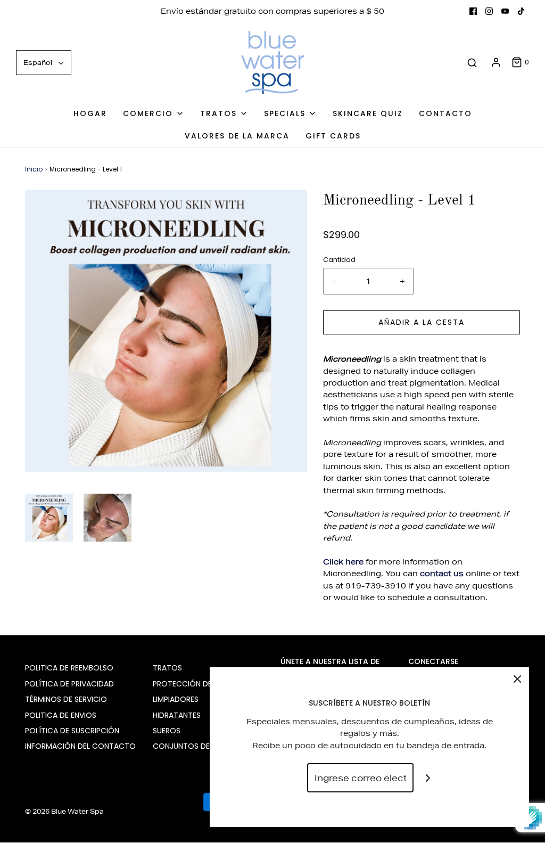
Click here (343, 562)
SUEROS (166, 730)
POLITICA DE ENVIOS (60, 715)
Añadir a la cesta (421, 322)
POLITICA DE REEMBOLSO (69, 667)
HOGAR (90, 113)
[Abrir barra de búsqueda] (472, 62)
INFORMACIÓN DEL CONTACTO (80, 746)
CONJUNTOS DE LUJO (191, 746)
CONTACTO (445, 113)
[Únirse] (428, 777)
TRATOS (167, 667)
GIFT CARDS (333, 135)
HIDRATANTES (177, 715)
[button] (49, 518)
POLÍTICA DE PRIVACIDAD (69, 683)
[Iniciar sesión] (496, 62)
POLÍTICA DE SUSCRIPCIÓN (72, 730)
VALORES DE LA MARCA (237, 135)
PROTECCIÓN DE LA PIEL (195, 683)
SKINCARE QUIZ (368, 113)
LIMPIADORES (176, 699)
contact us (442, 573)
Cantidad (339, 259)
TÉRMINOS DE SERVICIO (66, 699)
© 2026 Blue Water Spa (64, 811)
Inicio (34, 169)
